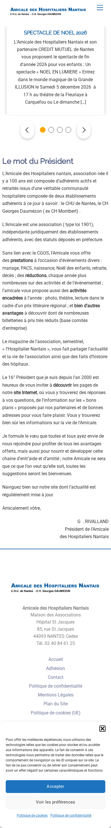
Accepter (55, 786)
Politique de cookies (32, 815)
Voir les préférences (55, 802)
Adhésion (55, 668)
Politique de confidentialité (70, 815)
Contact (55, 677)
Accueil (55, 659)
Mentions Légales (55, 695)
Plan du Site (56, 703)
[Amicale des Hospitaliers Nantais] (48, 17)
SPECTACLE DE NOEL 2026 (55, 33)
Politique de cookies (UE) (56, 713)
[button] (102, 728)
